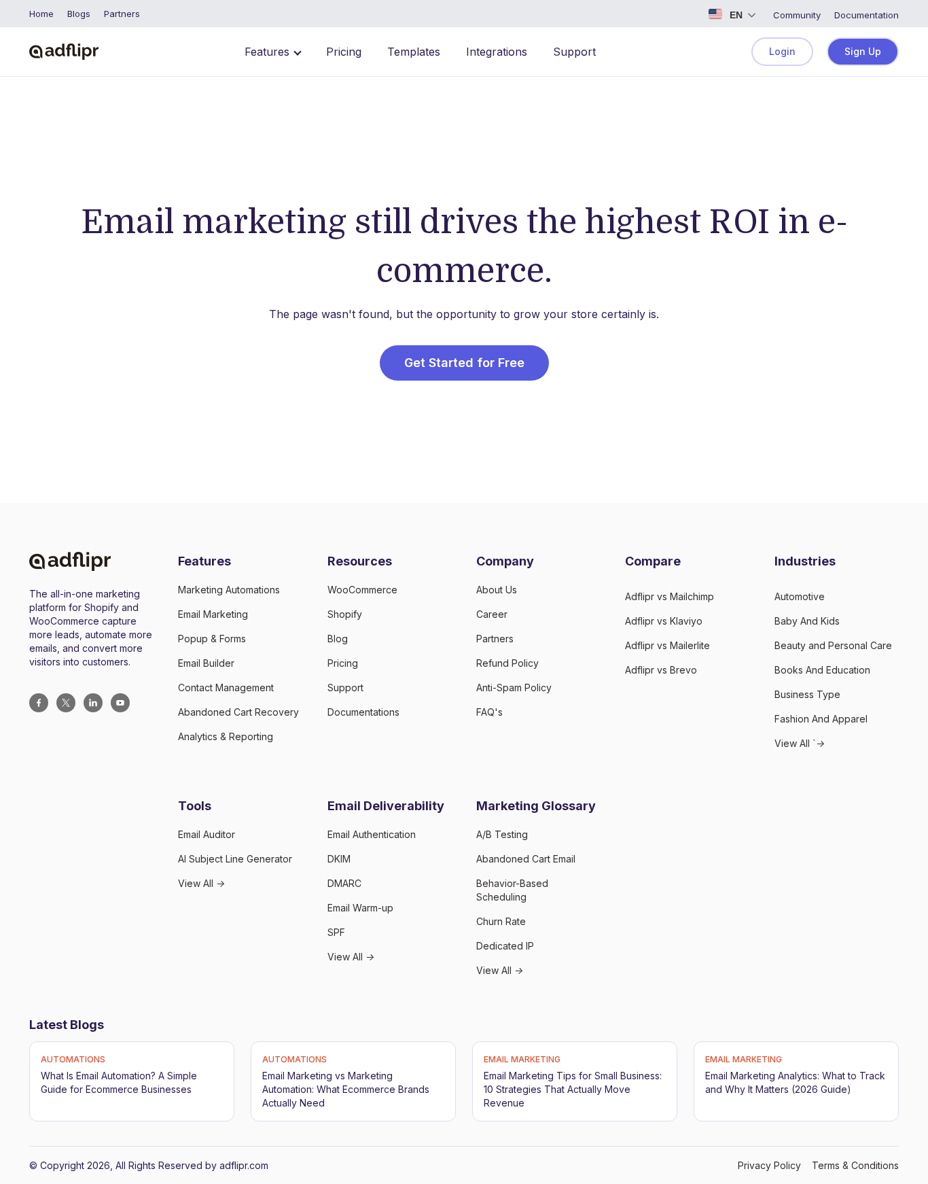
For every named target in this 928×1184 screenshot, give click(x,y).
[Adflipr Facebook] (38, 702)
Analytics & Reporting (225, 736)
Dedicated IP (505, 946)
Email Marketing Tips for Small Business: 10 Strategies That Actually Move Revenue (573, 1089)
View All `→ (799, 743)
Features (267, 51)
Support (574, 51)
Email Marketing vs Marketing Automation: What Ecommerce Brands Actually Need (345, 1089)
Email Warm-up (360, 907)
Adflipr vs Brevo (661, 670)
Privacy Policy (769, 1165)
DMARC (344, 883)
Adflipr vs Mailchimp (669, 596)
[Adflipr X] (65, 702)
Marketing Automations (229, 589)
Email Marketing (213, 614)
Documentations (363, 712)
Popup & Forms (212, 638)
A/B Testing (502, 834)
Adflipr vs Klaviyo (663, 621)
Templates (413, 51)
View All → (201, 883)
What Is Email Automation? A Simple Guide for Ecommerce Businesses (119, 1082)
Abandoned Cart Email (525, 859)
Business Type (807, 694)
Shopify (344, 614)
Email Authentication (371, 834)
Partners (495, 638)
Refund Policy (507, 663)
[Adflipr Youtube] (120, 702)
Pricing (343, 51)
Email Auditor (206, 834)
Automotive (799, 596)
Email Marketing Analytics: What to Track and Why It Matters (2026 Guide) (795, 1082)
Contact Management (226, 687)
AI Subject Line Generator (235, 859)
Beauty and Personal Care (833, 645)
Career (491, 614)
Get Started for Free (464, 362)
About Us (496, 589)
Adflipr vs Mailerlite (667, 645)
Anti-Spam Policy (514, 687)
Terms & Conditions (855, 1165)
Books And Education (822, 670)
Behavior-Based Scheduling (512, 890)
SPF (336, 932)
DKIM (339, 859)
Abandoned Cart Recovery (238, 712)
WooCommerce (362, 589)
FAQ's (489, 712)
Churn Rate (501, 921)
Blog (337, 638)
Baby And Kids (807, 621)
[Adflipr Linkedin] (93, 702)
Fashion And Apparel (821, 719)
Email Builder (206, 663)
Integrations (496, 51)
